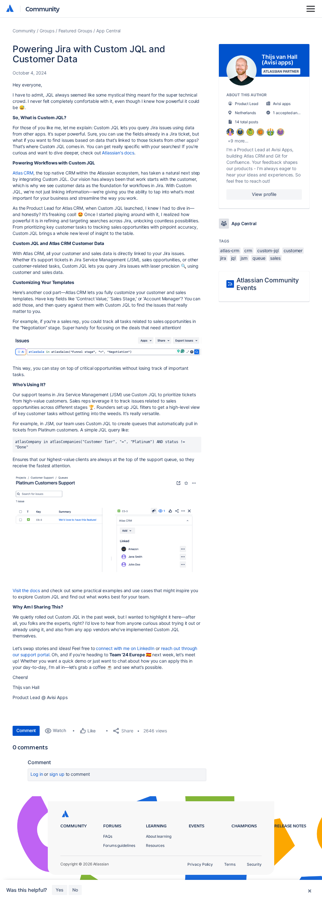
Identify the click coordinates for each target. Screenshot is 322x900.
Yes (60, 889)
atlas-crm (229, 250)
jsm (244, 258)
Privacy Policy (200, 864)
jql (233, 258)
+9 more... (238, 140)
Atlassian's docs (118, 152)
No (75, 889)
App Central (108, 30)
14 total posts (246, 121)
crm (248, 250)
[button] (107, 347)
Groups (47, 30)
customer (293, 250)
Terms (230, 864)
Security (254, 864)
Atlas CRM (23, 172)
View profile (264, 194)
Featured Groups (75, 30)
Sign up (56, 774)
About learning (158, 836)
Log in (37, 774)
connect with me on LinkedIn (125, 648)
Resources (155, 845)
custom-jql (268, 250)
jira (223, 258)
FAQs (107, 836)
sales (275, 258)
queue (259, 258)
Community (42, 8)
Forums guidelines (119, 845)
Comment (26, 730)
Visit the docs (26, 590)
